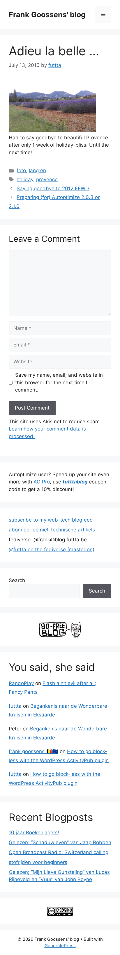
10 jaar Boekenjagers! (34, 832)
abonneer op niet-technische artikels (52, 530)
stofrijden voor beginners (38, 862)
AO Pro (41, 482)
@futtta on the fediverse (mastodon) (51, 549)
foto (21, 170)
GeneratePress (60, 945)
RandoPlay (21, 683)
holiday (25, 179)
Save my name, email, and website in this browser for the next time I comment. (59, 382)
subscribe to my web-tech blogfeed (51, 520)
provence (47, 179)
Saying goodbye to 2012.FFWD (53, 188)
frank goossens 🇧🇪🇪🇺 (33, 751)
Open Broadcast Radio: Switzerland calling (58, 852)
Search (17, 580)
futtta (15, 706)
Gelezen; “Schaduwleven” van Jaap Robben (60, 842)
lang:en (37, 170)
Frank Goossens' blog (47, 14)
